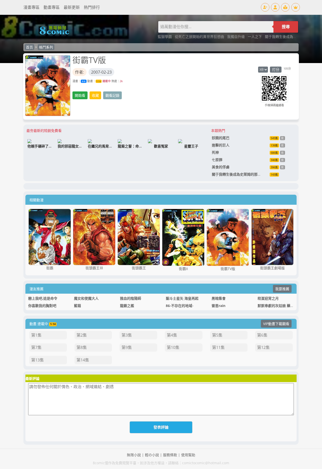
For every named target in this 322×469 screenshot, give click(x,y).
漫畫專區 (31, 7)
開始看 (80, 95)
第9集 (127, 347)
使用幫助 (188, 454)
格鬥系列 (46, 47)
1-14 (98, 81)
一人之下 (255, 36)
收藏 (95, 95)
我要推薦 (282, 288)
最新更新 (72, 7)
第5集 (217, 335)
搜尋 (286, 27)
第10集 (173, 347)
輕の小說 (152, 454)
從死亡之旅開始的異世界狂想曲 (200, 36)
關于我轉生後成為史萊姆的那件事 (291, 36)
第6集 (262, 335)
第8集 (81, 347)
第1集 (36, 335)
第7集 (36, 347)
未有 (84, 81)
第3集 (127, 335)
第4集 (172, 335)
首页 (29, 47)
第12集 (263, 347)
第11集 (218, 347)
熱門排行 (92, 7)
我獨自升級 (236, 36)
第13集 (37, 360)
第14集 (82, 360)
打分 (275, 69)
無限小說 (134, 454)
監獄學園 (165, 36)
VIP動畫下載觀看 (276, 323)
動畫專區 (52, 7)
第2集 (81, 335)
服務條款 (170, 454)
